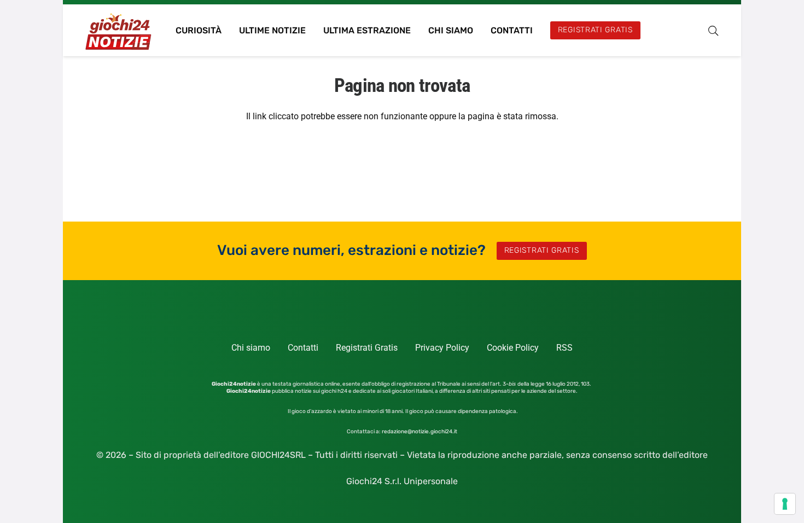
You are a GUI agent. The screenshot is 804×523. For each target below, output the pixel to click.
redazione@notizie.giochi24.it (419, 431)
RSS (564, 347)
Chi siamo (250, 347)
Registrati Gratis (367, 347)
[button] (713, 31)
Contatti (303, 347)
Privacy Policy (442, 347)
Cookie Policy (513, 347)
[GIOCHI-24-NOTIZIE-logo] (119, 30)
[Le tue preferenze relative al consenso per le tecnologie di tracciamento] (784, 503)
